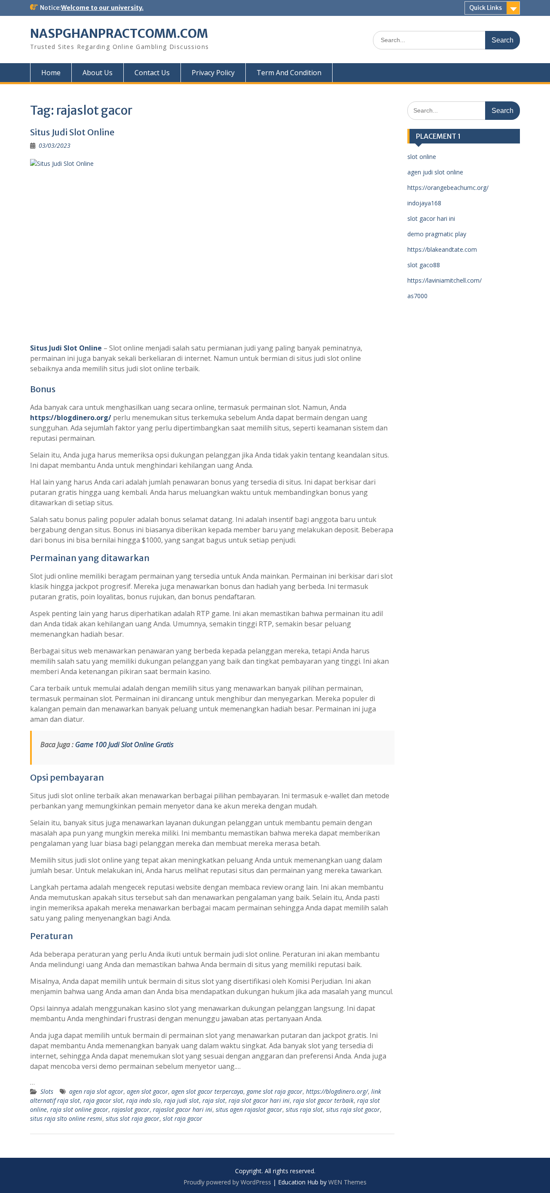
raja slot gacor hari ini (259, 1100)
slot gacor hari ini (431, 218)
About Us (97, 72)
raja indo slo (143, 1100)
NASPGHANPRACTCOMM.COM (119, 33)
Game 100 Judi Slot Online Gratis (124, 744)
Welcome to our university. (102, 8)
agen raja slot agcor (96, 1091)
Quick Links (485, 8)
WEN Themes (347, 1182)
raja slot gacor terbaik (323, 1100)
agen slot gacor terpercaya (207, 1091)
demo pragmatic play (436, 234)
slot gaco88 (423, 265)
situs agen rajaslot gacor (249, 1109)
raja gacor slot (103, 1100)
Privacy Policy (213, 72)
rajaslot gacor (131, 1109)
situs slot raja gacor (132, 1118)
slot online (421, 157)
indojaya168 (424, 203)
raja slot (213, 1100)
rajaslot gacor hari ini (182, 1109)
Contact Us (152, 72)
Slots (46, 1091)
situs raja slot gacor (353, 1109)
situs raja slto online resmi (66, 1118)
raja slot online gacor (79, 1109)
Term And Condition (289, 72)
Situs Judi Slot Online (72, 132)
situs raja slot (304, 1109)
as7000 (417, 296)
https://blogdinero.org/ (70, 417)
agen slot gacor (147, 1091)
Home (51, 72)
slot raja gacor (182, 1118)
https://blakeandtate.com (442, 249)
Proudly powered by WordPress (227, 1182)
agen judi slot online (435, 172)
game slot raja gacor (274, 1091)
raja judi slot (181, 1100)
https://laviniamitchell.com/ (444, 280)
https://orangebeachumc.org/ (448, 187)
